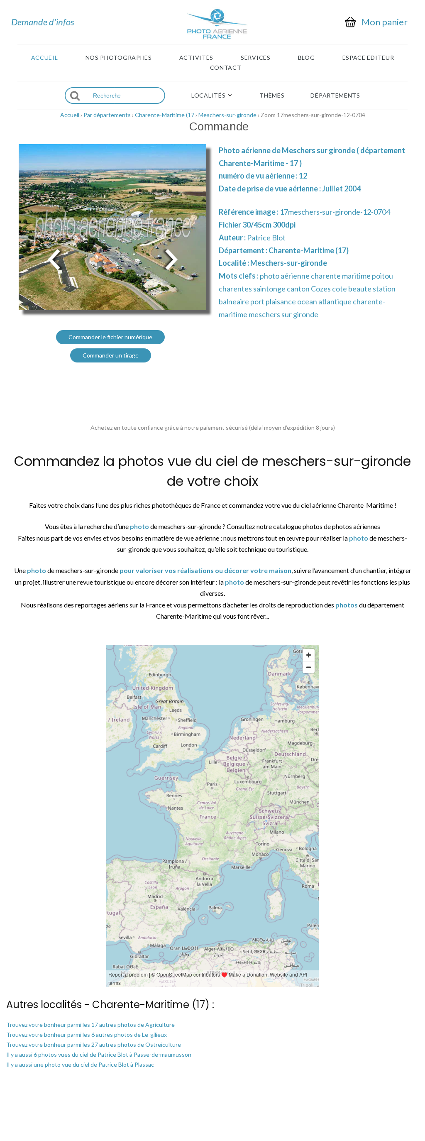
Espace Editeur (368, 57)
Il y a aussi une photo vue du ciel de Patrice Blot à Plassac (80, 1064)
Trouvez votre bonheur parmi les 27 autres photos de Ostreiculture (93, 1044)
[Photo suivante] (171, 258)
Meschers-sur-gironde (227, 114)
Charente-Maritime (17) (309, 250)
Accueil (44, 57)
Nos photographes (118, 57)
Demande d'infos (42, 21)
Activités (196, 57)
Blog (306, 57)
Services (256, 57)
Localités (208, 95)
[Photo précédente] (54, 258)
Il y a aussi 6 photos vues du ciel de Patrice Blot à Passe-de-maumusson (98, 1054)
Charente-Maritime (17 (164, 114)
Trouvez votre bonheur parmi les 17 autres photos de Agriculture (90, 1024)
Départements (335, 95)
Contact (226, 67)
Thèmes (271, 95)
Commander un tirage (111, 355)
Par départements (107, 114)
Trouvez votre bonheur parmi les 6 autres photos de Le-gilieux (86, 1034)
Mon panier (384, 22)
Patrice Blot (266, 237)
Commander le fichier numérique (110, 336)
